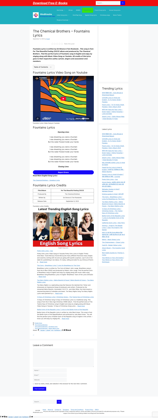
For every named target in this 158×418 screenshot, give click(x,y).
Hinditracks (46, 14)
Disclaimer (66, 409)
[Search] (122, 3)
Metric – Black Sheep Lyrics (111, 239)
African (71, 10)
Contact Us (58, 409)
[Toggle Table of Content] (51, 67)
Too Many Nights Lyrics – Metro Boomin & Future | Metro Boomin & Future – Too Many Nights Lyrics (113, 204)
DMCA (97, 409)
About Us (50, 409)
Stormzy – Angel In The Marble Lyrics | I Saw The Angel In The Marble (112, 228)
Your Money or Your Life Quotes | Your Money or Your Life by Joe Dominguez (113, 260)
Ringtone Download (62, 20)
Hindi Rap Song (77, 15)
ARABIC (78, 10)
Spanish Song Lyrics (91, 15)
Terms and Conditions (77, 409)
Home (44, 409)
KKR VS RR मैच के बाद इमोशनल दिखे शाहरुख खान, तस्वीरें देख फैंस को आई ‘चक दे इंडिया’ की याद (113, 235)
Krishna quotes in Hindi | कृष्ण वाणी (112, 194)
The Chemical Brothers (41, 325)
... (33, 334)
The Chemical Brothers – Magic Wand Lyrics (47, 328)
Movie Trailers (117, 15)
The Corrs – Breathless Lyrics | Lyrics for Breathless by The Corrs (58, 265)
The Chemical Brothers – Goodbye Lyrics (46, 180)
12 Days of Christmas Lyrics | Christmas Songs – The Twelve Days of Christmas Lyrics (65, 297)
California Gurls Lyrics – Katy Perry (113, 223)
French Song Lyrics (100, 10)
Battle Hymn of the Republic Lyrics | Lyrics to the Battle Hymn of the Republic (62, 309)
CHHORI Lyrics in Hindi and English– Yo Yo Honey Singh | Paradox (111, 100)
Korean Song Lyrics (114, 10)
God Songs (60, 10)
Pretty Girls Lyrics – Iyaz (45, 251)
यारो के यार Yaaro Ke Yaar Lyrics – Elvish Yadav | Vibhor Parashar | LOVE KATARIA (112, 112)
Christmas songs (105, 15)
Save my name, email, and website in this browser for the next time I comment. (61, 384)
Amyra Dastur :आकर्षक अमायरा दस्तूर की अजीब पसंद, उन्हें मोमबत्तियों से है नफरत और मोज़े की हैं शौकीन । (113, 184)
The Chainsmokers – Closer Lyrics (113, 242)
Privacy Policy (89, 409)
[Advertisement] (113, 53)
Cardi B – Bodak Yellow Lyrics (112, 245)
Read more (43, 262)
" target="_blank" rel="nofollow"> (51, 330)
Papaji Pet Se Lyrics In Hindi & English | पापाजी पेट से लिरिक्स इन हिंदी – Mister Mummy (113, 170)
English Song (87, 10)
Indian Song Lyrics (62, 15)
